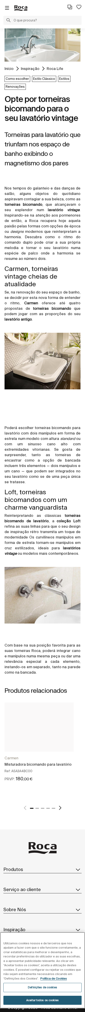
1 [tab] (32, 808)
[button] (8, 21)
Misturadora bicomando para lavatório (38, 764)
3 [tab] (42, 808)
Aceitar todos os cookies (42, 1000)
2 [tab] (37, 808)
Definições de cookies (42, 987)
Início (9, 69)
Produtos (13, 869)
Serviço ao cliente (22, 889)
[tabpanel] (39, 746)
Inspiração (30, 69)
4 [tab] (48, 808)
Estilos (64, 79)
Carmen (11, 758)
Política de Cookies (53, 978)
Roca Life (55, 69)
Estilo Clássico (44, 79)
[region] (42, 970)
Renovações (15, 86)
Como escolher (17, 79)
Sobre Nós (14, 909)
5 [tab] (53, 808)
